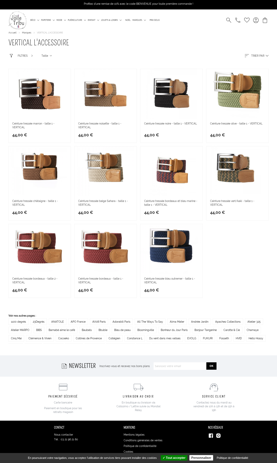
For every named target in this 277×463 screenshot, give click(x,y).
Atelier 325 (254, 321)
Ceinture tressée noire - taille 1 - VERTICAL (170, 123)
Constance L (134, 338)
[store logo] (17, 20)
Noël (128, 20)
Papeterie (46, 20)
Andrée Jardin (199, 321)
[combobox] (256, 56)
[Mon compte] (255, 20)
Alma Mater (177, 321)
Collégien (114, 338)
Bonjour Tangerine (205, 330)
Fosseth (224, 338)
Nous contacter (63, 434)
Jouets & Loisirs (109, 20)
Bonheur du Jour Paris (174, 330)
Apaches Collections (228, 321)
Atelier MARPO (20, 330)
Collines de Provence (89, 338)
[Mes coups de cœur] (246, 20)
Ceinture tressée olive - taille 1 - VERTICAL (236, 123)
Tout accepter (175, 457)
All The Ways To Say (150, 321)
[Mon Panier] (265, 20)
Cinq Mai (16, 338)
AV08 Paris (99, 321)
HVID (239, 338)
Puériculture (75, 20)
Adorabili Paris (121, 321)
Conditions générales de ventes (143, 440)
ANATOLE (57, 321)
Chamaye (253, 330)
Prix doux (155, 20)
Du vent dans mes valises (165, 338)
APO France (78, 321)
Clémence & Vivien (39, 338)
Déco (32, 20)
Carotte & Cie (231, 330)
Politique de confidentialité (140, 446)
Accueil (12, 32)
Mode (59, 20)
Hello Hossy (256, 338)
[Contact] (237, 20)
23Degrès (38, 321)
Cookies (128, 451)
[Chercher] (228, 20)
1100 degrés (18, 321)
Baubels (87, 330)
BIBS (39, 330)
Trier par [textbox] (257, 55)
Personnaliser (201, 457)
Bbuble (103, 330)
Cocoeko (63, 338)
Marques (137, 20)
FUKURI (208, 338)
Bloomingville (145, 330)
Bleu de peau (122, 330)
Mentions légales (134, 434)
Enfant (91, 20)
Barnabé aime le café (62, 330)
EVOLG (191, 338)
